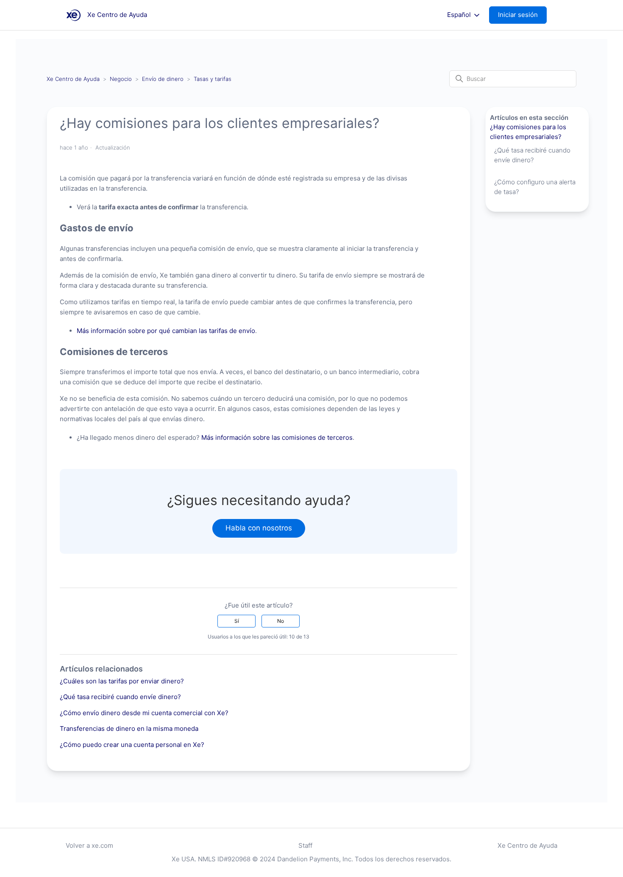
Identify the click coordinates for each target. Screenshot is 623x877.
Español (460, 15)
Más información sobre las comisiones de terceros (277, 437)
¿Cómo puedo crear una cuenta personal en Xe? (132, 745)
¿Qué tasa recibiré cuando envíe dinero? (120, 697)
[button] (522, 15)
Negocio (121, 78)
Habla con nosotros (258, 528)
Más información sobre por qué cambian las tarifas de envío (166, 331)
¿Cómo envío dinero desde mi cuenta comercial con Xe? (144, 713)
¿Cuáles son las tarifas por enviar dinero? (122, 681)
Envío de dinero (163, 78)
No (280, 621)
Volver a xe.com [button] (89, 845)
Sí (236, 621)
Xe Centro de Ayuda (73, 78)
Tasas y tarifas (212, 78)
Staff (305, 845)
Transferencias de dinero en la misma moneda (129, 728)
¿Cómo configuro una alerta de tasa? (535, 187)
